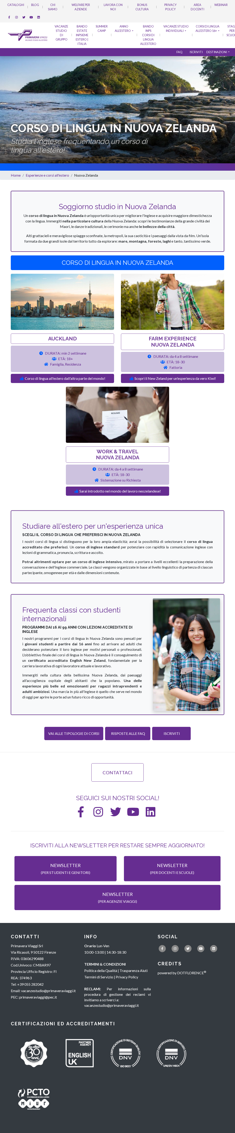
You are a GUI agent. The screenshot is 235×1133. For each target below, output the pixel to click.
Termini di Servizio (98, 977)
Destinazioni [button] (216, 52)
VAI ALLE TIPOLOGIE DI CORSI (73, 733)
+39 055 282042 (30, 984)
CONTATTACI (117, 772)
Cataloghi (15, 5)
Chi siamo (52, 7)
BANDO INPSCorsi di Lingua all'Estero (148, 35)
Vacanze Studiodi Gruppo (61, 33)
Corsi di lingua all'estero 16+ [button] (207, 29)
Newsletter (65, 868)
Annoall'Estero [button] (123, 29)
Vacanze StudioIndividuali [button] (176, 29)
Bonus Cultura (142, 7)
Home (16, 175)
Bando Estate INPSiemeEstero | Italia (82, 35)
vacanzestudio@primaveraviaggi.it (48, 990)
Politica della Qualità (100, 970)
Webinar (221, 5)
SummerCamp (102, 29)
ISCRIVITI (171, 733)
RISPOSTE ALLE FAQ (127, 733)
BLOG (35, 5)
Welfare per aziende (81, 7)
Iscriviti (196, 52)
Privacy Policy (170, 7)
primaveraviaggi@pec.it (38, 997)
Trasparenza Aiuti (134, 970)
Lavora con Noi (113, 7)
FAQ (179, 52)
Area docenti (197, 7)
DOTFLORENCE (191, 973)
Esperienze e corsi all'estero (47, 175)
